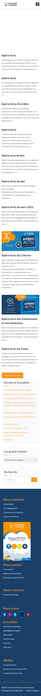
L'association (8, 504)
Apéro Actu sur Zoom (15, 348)
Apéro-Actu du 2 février (16, 255)
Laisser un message (10, 594)
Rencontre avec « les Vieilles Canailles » (19, 413)
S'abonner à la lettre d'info (13, 578)
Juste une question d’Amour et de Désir (19, 398)
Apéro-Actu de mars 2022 (17, 207)
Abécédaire (7, 635)
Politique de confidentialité (12, 690)
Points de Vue (8, 639)
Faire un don (8, 569)
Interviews (7, 647)
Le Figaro (7, 440)
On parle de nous (10, 665)
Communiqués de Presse (13, 673)
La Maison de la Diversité (13, 512)
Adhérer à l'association (12, 573)
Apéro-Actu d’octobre (15, 103)
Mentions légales (32, 690)
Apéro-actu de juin (13, 155)
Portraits (6, 643)
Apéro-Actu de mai (13, 181)
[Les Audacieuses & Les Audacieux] (13, 4)
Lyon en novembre (11, 424)
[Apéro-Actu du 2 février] (20, 241)
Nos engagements (10, 508)
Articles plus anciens (12, 375)
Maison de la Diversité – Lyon (15, 428)
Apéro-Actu (9, 55)
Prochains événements (12, 626)
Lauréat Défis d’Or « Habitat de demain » (20, 394)
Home (10, 32)
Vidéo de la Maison (10, 516)
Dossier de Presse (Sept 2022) (15, 669)
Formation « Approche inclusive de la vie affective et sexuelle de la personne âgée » (20, 405)
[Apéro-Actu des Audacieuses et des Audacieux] (20, 304)
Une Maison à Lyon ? (12, 631)
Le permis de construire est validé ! (17, 390)
